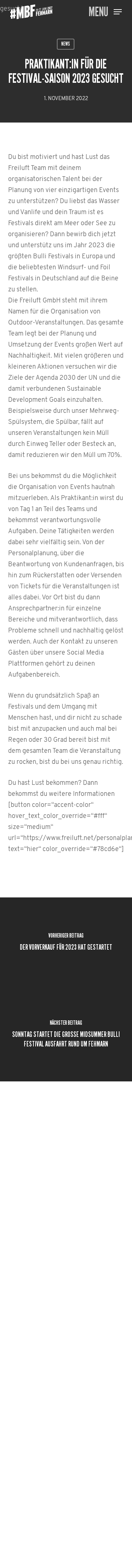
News (65, 44)
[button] (105, 12)
